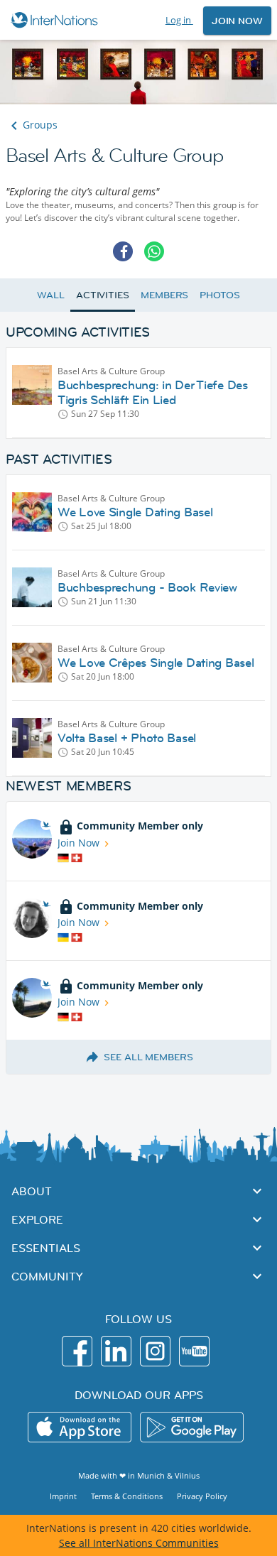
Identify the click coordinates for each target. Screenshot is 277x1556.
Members (164, 294)
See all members (148, 1056)
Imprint (63, 1496)
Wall (51, 294)
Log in (179, 19)
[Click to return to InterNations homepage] (56, 20)
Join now (237, 20)
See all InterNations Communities (139, 1543)
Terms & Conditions (127, 1496)
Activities (102, 294)
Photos (219, 294)
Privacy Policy (202, 1496)
